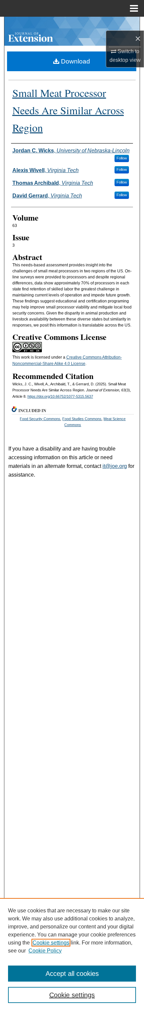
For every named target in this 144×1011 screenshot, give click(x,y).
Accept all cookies (72, 973)
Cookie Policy (45, 951)
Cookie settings (50, 942)
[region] (72, 954)
